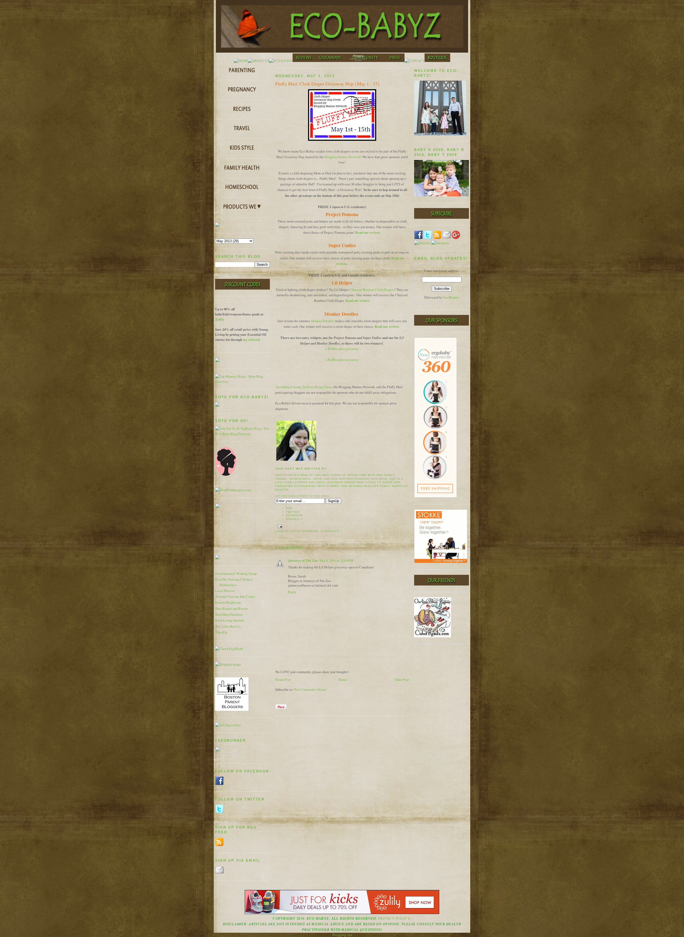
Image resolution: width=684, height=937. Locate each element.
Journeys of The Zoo (303, 560)
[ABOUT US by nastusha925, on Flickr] (258, 60)
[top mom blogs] (242, 381)
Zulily (219, 319)
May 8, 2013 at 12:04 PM (336, 560)
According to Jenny (288, 387)
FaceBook (294, 515)
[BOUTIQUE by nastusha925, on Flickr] (437, 60)
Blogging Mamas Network (342, 157)
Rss (289, 508)
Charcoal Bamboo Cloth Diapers (371, 289)
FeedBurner (451, 297)
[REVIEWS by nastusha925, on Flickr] (304, 60)
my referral (251, 339)
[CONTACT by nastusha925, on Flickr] (415, 60)
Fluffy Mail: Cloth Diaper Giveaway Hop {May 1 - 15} (327, 83)
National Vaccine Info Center (235, 596)
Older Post (401, 679)
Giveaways (330, 531)
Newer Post (283, 679)
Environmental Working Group (236, 573)
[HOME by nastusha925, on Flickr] (241, 60)
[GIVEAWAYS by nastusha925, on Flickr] (330, 60)
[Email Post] (279, 526)
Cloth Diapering (304, 531)
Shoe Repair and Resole (231, 608)
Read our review (367, 232)
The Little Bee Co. (228, 626)
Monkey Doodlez (322, 321)
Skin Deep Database (229, 614)
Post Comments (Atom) (310, 689)
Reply (292, 592)
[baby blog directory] (242, 434)
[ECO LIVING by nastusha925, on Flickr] (281, 60)
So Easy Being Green (317, 387)
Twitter (293, 511)
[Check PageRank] (229, 648)
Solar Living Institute (229, 620)
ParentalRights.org (228, 602)
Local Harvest (225, 590)
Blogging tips (342, 935)
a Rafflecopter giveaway (342, 348)
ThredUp (221, 632)
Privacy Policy (394, 918)
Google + (294, 519)
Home (343, 679)
